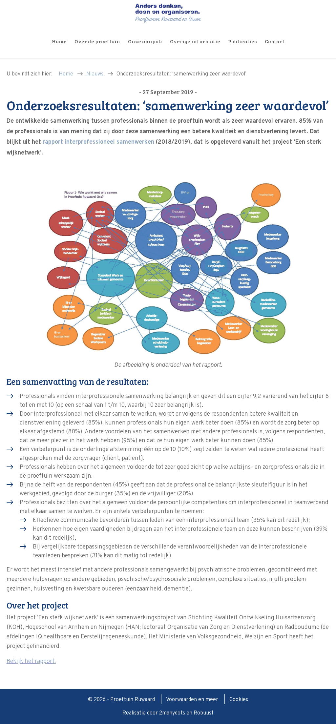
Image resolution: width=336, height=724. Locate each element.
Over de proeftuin (97, 41)
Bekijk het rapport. (31, 661)
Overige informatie (195, 41)
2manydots (172, 713)
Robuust (204, 713)
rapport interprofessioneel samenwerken (98, 142)
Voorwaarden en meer (193, 699)
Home (59, 41)
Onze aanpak (145, 41)
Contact (274, 41)
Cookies (238, 699)
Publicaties (242, 41)
